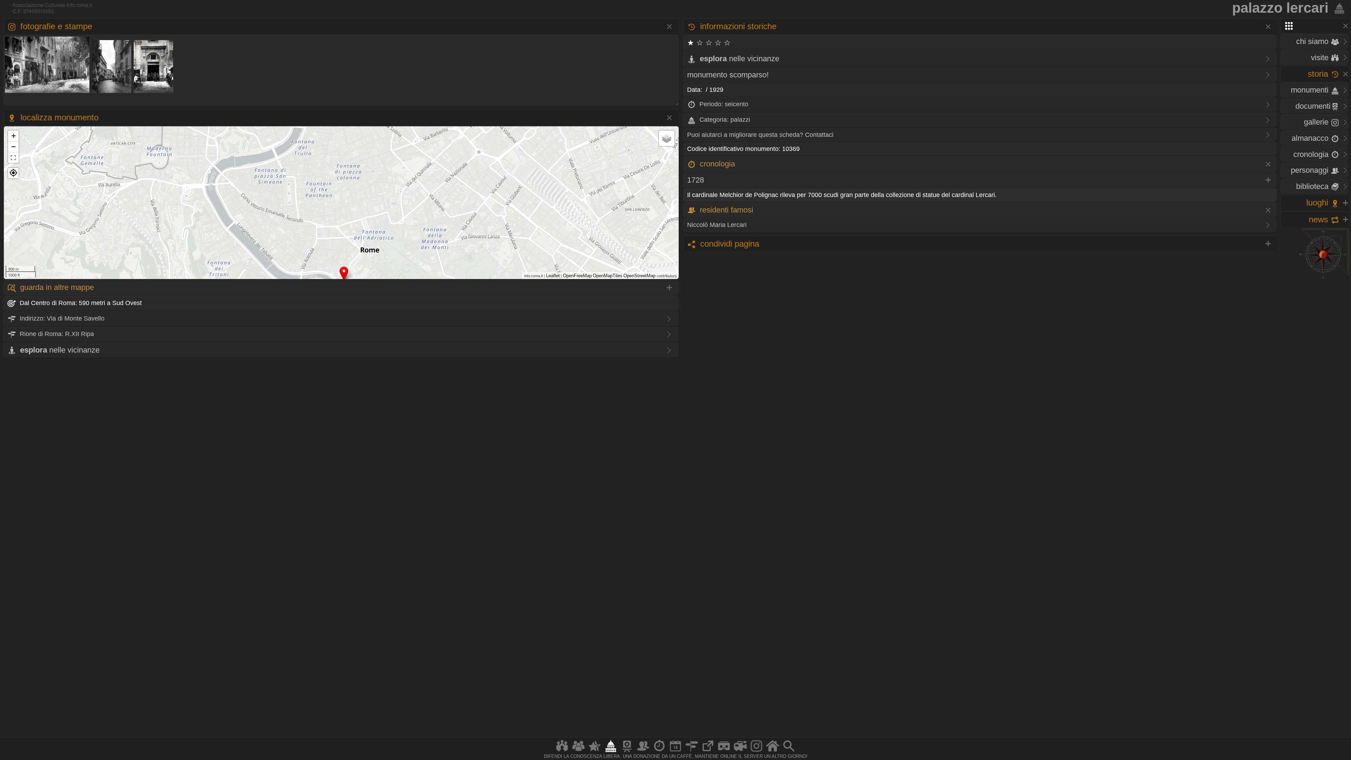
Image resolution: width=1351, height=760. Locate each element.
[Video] (740, 752)
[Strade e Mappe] (692, 752)
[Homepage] (773, 752)
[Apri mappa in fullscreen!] (13, 157)
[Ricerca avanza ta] (789, 752)
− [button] (13, 146)
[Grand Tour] (594, 752)
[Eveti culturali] (675, 752)
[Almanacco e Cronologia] (659, 752)
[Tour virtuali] (724, 752)
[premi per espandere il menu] (1315, 25)
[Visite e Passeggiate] (562, 752)
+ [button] (13, 135)
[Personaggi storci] (643, 752)
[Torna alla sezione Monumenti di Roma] (1337, 7)
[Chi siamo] (578, 752)
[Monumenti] (611, 752)
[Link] (708, 752)
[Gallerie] (756, 752)
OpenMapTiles (607, 275)
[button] (13, 173)
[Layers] (666, 138)
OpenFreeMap (577, 275)
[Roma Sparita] (627, 752)
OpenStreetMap (639, 275)
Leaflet (553, 275)
